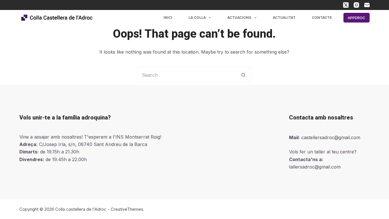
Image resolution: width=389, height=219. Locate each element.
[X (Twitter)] (346, 5)
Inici (167, 17)
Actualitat (284, 17)
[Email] (367, 5)
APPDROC (356, 17)
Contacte (322, 17)
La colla (197, 17)
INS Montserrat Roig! (138, 137)
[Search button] (243, 75)
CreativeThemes (127, 209)
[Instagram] (356, 5)
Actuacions (239, 17)
